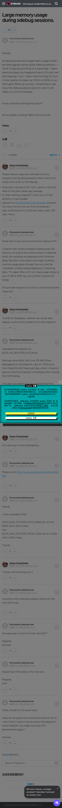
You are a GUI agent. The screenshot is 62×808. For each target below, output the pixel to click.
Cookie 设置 (31, 418)
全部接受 (31, 413)
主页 (14, 3)
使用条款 (40, 403)
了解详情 (31, 396)
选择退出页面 (26, 408)
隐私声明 (31, 403)
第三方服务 (44, 406)
